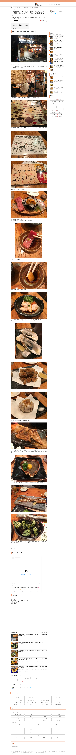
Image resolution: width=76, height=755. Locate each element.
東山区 (31, 729)
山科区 (58, 729)
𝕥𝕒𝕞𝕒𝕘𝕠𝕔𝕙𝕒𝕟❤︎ (15, 591)
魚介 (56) (29, 681)
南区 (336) (53, 110)
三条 (31, 714)
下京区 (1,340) (61, 101)
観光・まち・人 (17, 697)
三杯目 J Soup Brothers (21, 655)
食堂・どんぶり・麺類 (18, 700)
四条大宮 (44, 720)
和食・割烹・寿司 (31, 700)
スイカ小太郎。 (56, 41)
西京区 (18, 732)
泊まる (31, 704)
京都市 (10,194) (27, 678)
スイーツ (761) (53, 114)
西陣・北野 (18, 720)
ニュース (58, 702)
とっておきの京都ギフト (51, 4)
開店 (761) (58, 110)
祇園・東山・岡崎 (18, 714)
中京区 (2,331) (60, 99)
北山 (58, 718)
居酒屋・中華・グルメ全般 (31, 702)
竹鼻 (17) (13, 681)
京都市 (38, 726)
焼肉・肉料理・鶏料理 (45, 700)
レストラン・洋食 (18, 702)
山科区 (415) (60, 116)
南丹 (56, 724)
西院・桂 (58, 720)
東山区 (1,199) (53, 116)
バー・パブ (58, 700)
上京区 (45, 732)
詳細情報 (14, 28)
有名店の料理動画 (45, 704)
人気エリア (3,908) (35, 678)
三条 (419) (21, 678)
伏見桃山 (17, 718)
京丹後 (20, 724)
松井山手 (31, 718)
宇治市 (58, 737)
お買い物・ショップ (44, 702)
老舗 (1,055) (59, 105)
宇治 (31, 720)
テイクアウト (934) (61, 103)
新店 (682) (53, 105)
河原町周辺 (18, 716)
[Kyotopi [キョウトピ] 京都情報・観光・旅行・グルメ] (38, 4)
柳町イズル (55, 48)
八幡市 (31, 737)
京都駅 (31, 716)
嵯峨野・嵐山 (58, 716)
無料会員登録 (58, 4)
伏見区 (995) (53, 103)
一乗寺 (45, 716)
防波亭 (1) (24, 681)
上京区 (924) (53, 112)
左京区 (45, 729)
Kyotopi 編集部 (56, 55)
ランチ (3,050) (53, 99)
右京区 (18, 729)
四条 (45, 714)
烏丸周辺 (58, 714)
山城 (38, 735)
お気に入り (43, 20)
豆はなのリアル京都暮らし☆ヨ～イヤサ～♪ (24, 663)
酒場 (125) (19, 681)
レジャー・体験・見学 (18, 704)
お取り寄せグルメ (58, 704)
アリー (55, 62)
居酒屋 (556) (60, 112)
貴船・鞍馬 (45, 718)
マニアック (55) (14, 678)
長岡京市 (44, 737)
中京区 (31, 732)
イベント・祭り (44, 697)
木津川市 (17, 737)
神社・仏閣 (31, 697)
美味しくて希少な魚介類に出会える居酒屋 (20, 25)
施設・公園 (58, 697)
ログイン (63, 4)
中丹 (38, 724)
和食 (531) (42, 678)
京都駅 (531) (60, 114)
